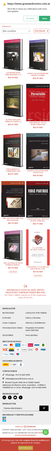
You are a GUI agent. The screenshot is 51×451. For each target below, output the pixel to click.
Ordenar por (6, 26)
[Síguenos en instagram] (4, 397)
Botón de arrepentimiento (25, 435)
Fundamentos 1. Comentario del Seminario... (13, 170)
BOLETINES (7, 335)
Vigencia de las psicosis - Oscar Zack (38, 171)
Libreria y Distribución (35, 323)
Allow (44, 18)
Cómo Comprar (9, 323)
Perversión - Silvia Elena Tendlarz (38, 123)
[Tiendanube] (25, 427)
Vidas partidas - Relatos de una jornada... (38, 220)
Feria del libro (32, 335)
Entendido (25, 448)
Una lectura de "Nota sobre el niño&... (13, 264)
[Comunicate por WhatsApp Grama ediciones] (46, 432)
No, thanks (30, 18)
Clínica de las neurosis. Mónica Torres (38, 74)
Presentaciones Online (12, 328)
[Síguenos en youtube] (15, 397)
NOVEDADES (8, 313)
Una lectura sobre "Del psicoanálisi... (13, 219)
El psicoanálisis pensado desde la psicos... (13, 121)
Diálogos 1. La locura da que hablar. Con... (38, 268)
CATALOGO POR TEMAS (36, 313)
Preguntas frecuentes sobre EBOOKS (35, 329)
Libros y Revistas (33, 318)
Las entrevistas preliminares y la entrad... (13, 74)
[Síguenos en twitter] (21, 397)
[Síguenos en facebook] (10, 397)
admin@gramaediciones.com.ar (19, 379)
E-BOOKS (6, 318)
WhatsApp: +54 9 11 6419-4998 (17, 375)
